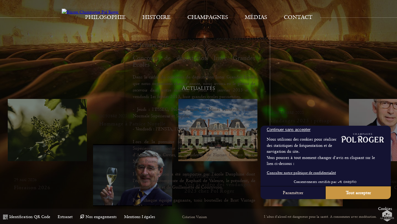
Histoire (156, 17)
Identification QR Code (29, 216)
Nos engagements (101, 216)
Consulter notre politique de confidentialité (301, 172)
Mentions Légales (139, 216)
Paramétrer (293, 192)
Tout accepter (358, 192)
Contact (298, 17)
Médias (256, 17)
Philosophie (105, 17)
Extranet (65, 216)
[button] (385, 208)
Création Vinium (194, 217)
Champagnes (207, 17)
